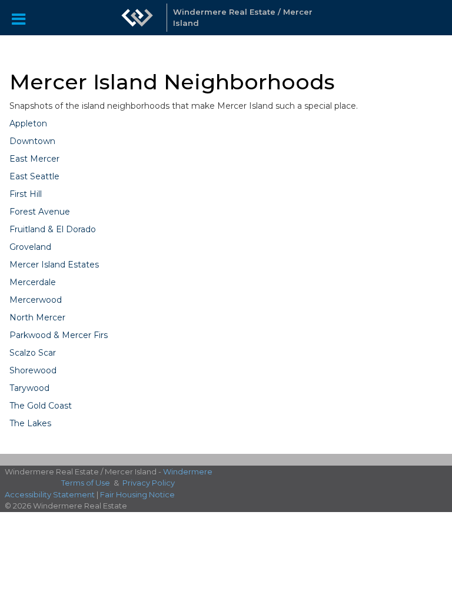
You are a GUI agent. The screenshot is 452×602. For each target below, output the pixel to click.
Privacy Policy (148, 482)
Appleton (28, 123)
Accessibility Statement (50, 494)
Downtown (32, 141)
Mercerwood (35, 300)
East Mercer (34, 158)
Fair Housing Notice (137, 494)
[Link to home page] (137, 17)
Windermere (187, 471)
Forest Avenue (39, 211)
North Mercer (37, 317)
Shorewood (32, 370)
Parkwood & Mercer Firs (58, 335)
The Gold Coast (40, 405)
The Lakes (30, 423)
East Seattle (34, 176)
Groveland (30, 247)
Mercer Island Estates (54, 264)
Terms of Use (85, 482)
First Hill (25, 194)
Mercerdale (32, 282)
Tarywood (29, 388)
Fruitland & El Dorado (52, 229)
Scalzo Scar (32, 352)
